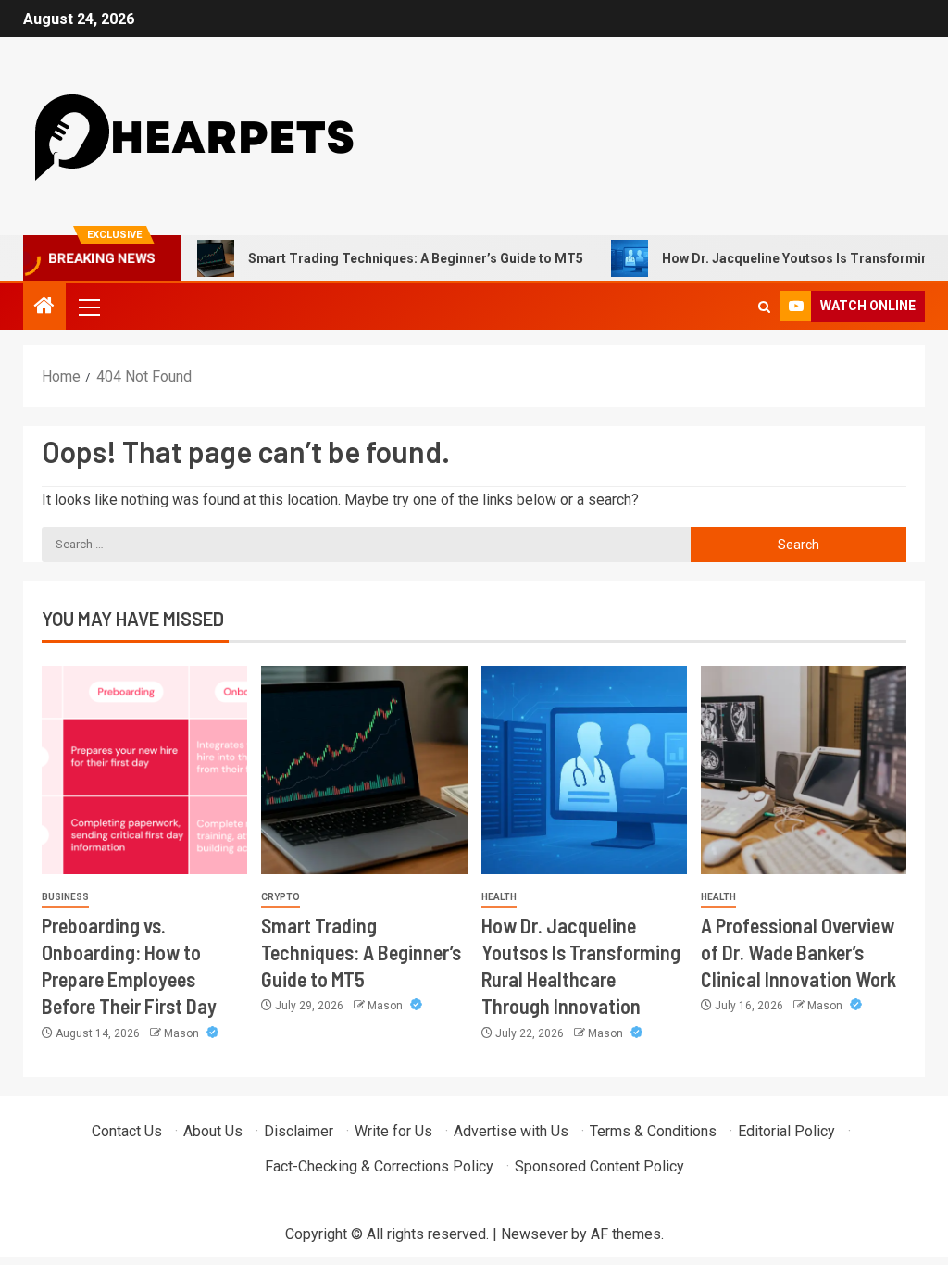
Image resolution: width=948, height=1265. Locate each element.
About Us (213, 1131)
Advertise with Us (511, 1131)
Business (65, 897)
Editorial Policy (786, 1131)
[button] (87, 306)
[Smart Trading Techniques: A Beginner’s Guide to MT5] (364, 770)
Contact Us (127, 1131)
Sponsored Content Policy (599, 1166)
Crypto (280, 897)
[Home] (44, 307)
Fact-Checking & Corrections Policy (379, 1166)
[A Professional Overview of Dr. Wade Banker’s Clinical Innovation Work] (803, 770)
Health (499, 897)
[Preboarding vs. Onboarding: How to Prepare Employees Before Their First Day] (144, 770)
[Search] (764, 307)
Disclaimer (298, 1131)
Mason (183, 1033)
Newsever (534, 1234)
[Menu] (87, 306)
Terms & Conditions (653, 1131)
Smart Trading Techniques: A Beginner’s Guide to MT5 (390, 258)
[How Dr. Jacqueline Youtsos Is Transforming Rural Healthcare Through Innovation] (584, 770)
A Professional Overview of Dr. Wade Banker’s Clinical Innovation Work (798, 952)
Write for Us (393, 1131)
